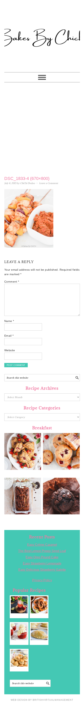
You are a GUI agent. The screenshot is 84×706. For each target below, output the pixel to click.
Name (9, 321)
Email (9, 335)
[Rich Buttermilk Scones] (19, 658)
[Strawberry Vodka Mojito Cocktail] (19, 604)
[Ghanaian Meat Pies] (39, 631)
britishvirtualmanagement (53, 700)
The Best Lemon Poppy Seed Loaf (42, 551)
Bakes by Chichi (42, 20)
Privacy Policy (42, 580)
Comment (11, 281)
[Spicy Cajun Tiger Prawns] (39, 604)
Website (9, 350)
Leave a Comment (48, 183)
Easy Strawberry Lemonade (42, 563)
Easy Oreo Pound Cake (42, 557)
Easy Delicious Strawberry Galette (42, 569)
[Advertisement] (42, 128)
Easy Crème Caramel (42, 544)
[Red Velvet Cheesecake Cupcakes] (19, 631)
